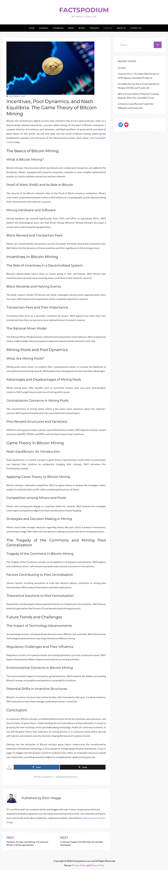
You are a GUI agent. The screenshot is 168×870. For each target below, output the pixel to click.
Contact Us (135, 28)
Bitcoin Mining (70, 777)
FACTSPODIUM (84, 10)
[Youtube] (126, 125)
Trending (94, 28)
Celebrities (58, 28)
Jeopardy (43, 28)
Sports (81, 28)
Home (32, 28)
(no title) (122, 67)
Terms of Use (97, 865)
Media (71, 28)
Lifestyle (108, 28)
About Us (121, 28)
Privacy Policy (79, 865)
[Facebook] (121, 125)
